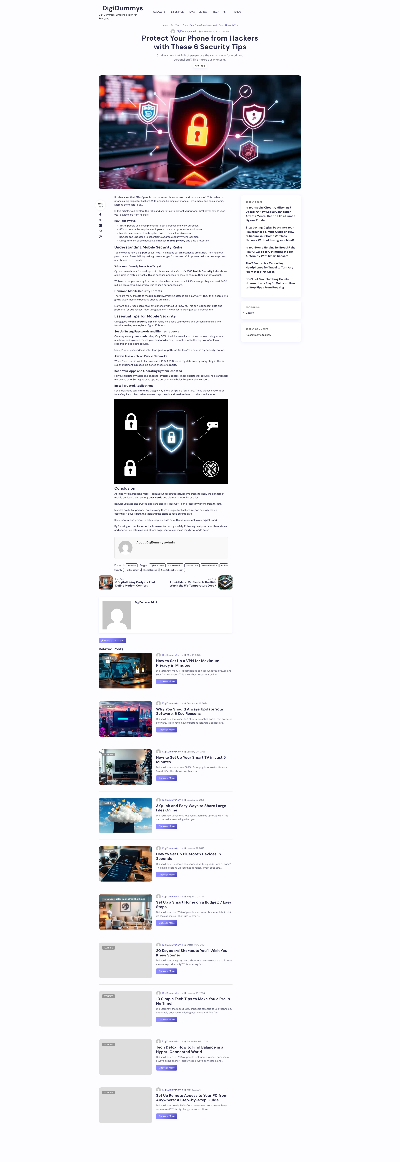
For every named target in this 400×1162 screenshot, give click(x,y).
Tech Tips (219, 11)
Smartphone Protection (172, 570)
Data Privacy (192, 565)
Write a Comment (113, 640)
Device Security (209, 565)
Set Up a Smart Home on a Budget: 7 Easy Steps (193, 904)
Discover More (166, 681)
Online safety (133, 570)
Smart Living (198, 11)
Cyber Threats (157, 565)
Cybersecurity (175, 565)
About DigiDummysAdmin (155, 542)
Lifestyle (177, 11)
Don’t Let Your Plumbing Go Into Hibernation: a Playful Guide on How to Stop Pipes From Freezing (270, 283)
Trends (236, 11)
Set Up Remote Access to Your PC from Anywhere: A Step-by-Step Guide (192, 1097)
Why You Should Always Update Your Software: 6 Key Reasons (189, 711)
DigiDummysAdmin (187, 31)
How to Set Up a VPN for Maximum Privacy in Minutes (187, 663)
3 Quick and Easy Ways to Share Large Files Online (191, 808)
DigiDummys (122, 8)
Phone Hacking (150, 570)
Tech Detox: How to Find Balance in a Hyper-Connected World (189, 1049)
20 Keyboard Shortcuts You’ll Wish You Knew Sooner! (191, 953)
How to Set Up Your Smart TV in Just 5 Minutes (191, 759)
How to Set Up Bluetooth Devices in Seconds (188, 856)
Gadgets (159, 11)
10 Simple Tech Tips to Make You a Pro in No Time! (193, 1001)
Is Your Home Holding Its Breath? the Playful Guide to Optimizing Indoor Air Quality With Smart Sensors (270, 252)
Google (250, 312)
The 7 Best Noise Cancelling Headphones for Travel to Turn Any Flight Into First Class (269, 267)
